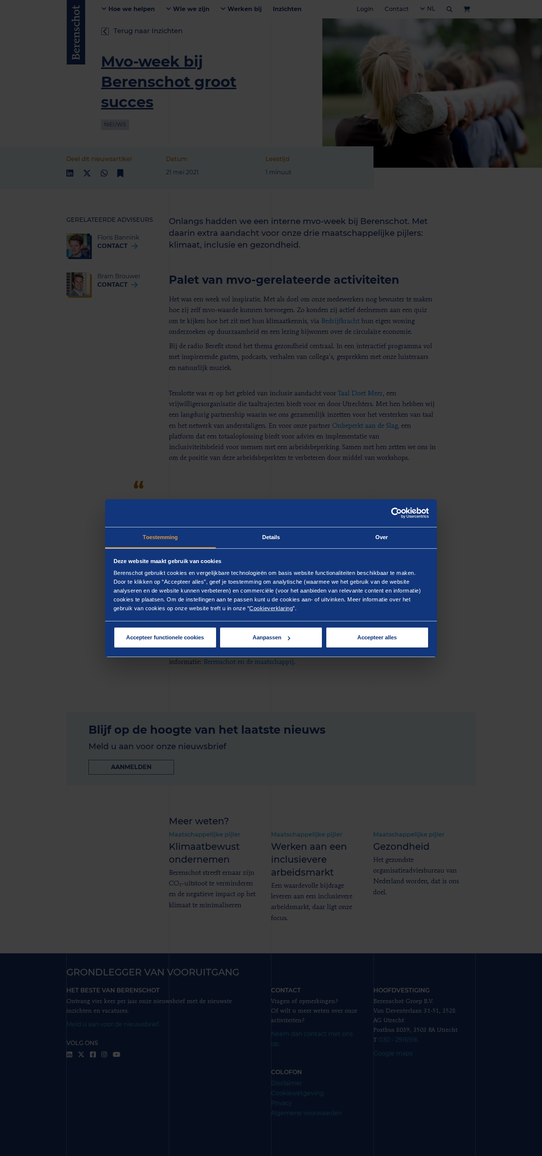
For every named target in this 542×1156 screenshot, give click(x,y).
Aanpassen (267, 637)
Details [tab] (271, 537)
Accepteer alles (377, 637)
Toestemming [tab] (160, 537)
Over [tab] (381, 537)
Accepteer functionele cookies (165, 637)
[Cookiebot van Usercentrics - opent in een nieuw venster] (396, 512)
